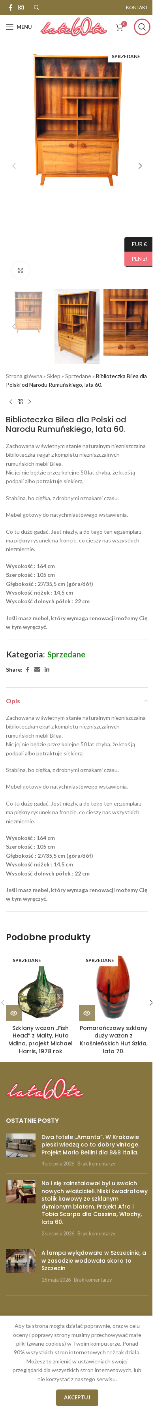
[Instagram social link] (20, 7)
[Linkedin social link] (47, 670)
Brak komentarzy (96, 1164)
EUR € (135, 243)
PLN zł (135, 258)
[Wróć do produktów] (20, 402)
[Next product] (29, 402)
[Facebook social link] (10, 7)
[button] (14, 166)
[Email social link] (37, 670)
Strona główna (24, 376)
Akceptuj (77, 1397)
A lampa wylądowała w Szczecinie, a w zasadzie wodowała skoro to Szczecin (93, 1260)
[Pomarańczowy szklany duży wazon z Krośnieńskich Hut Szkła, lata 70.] (113, 986)
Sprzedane (78, 376)
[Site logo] (74, 26)
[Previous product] (10, 402)
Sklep (53, 376)
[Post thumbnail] (21, 1150)
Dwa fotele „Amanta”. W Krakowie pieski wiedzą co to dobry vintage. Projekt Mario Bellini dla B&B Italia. (90, 1144)
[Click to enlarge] (21, 270)
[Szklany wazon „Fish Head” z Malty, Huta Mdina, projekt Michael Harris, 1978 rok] (40, 986)
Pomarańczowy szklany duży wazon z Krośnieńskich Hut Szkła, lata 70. (114, 1039)
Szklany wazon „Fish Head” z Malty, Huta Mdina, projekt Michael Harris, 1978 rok (40, 1039)
